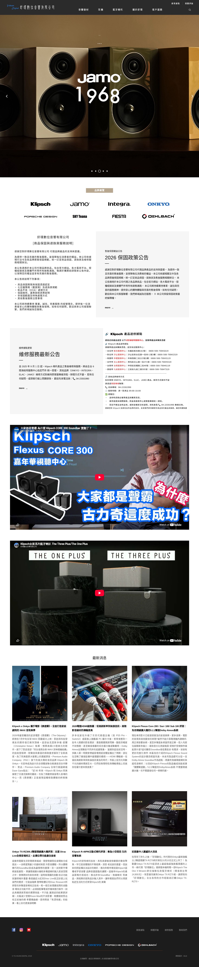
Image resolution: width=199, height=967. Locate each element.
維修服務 (169, 930)
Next (192, 96)
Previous (6, 96)
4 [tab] (103, 171)
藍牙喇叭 (118, 10)
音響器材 (84, 10)
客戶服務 (157, 10)
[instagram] (21, 930)
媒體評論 (189, 3)
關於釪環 (138, 10)
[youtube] (29, 930)
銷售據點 (176, 3)
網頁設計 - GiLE (181, 956)
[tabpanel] (99, 96)
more (107, 307)
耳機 (100, 10)
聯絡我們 (183, 930)
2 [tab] (95, 171)
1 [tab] (91, 171)
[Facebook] (13, 930)
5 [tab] (107, 171)
